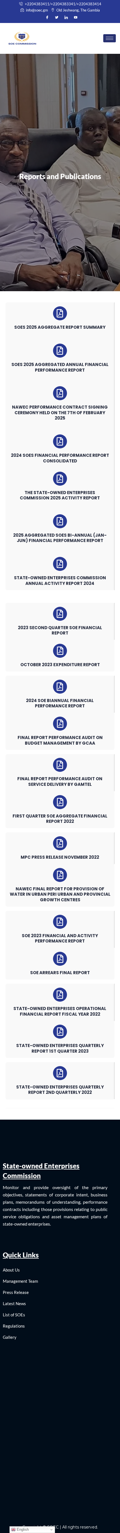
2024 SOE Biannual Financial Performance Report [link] (60, 703)
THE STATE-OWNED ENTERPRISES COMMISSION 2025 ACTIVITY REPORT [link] (60, 495)
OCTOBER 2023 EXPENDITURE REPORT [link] (60, 665)
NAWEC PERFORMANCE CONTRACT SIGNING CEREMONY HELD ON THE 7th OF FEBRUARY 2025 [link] (60, 412)
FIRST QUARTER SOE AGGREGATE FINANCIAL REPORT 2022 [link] (60, 819)
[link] (60, 4)
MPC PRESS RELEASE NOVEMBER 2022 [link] (60, 857)
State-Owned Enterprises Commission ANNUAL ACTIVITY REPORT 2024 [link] (60, 580)
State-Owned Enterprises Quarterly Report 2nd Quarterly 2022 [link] (60, 1090)
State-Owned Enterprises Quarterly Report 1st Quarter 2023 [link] (60, 1048)
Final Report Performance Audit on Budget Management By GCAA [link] (60, 740)
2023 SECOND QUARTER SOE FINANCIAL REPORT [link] (60, 630)
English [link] (22, 1529)
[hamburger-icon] (109, 38)
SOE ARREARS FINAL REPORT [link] (60, 973)
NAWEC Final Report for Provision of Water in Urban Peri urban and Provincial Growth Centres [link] (60, 894)
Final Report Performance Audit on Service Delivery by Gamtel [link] (59, 781)
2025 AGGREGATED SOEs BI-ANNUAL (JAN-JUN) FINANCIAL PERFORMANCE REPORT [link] (60, 538)
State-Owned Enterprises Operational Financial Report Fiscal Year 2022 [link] (59, 1011)
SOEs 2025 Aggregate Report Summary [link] (59, 327)
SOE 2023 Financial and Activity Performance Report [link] (60, 938)
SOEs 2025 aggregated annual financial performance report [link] (60, 367)
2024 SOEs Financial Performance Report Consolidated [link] (60, 458)
